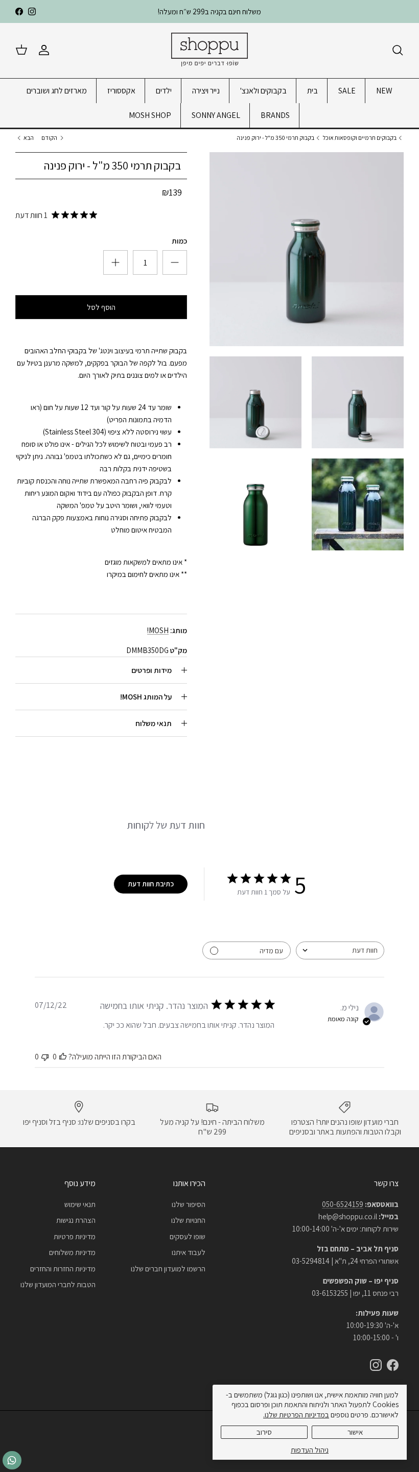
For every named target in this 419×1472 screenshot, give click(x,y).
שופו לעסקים (187, 1236)
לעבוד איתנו (188, 1252)
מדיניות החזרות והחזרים (63, 1268)
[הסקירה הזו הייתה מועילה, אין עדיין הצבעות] (62, 1056)
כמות (179, 241)
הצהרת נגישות (76, 1220)
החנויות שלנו (188, 1220)
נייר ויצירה (206, 90)
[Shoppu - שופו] (209, 50)
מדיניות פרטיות (75, 1236)
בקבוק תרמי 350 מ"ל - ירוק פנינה (275, 137)
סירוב (264, 1432)
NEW (384, 90)
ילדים (164, 90)
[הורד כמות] (115, 262)
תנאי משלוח (153, 723)
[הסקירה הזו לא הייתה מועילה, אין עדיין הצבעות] (45, 1056)
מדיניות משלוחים (72, 1252)
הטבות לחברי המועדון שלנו (58, 1284)
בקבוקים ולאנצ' (263, 90)
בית (312, 90)
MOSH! (158, 630)
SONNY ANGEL (216, 115)
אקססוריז (121, 90)
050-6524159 (342, 1204)
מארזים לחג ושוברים (57, 90)
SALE (347, 90)
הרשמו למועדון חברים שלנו (168, 1268)
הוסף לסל (101, 307)
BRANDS (275, 115)
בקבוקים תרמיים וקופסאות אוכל (360, 137)
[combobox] (340, 950)
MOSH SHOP (150, 115)
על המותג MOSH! (146, 697)
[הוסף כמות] (174, 262)
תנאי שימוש (80, 1204)
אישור (355, 1432)
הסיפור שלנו (188, 1204)
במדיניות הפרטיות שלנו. (296, 1414)
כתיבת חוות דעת (151, 883)
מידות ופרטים (151, 670)
